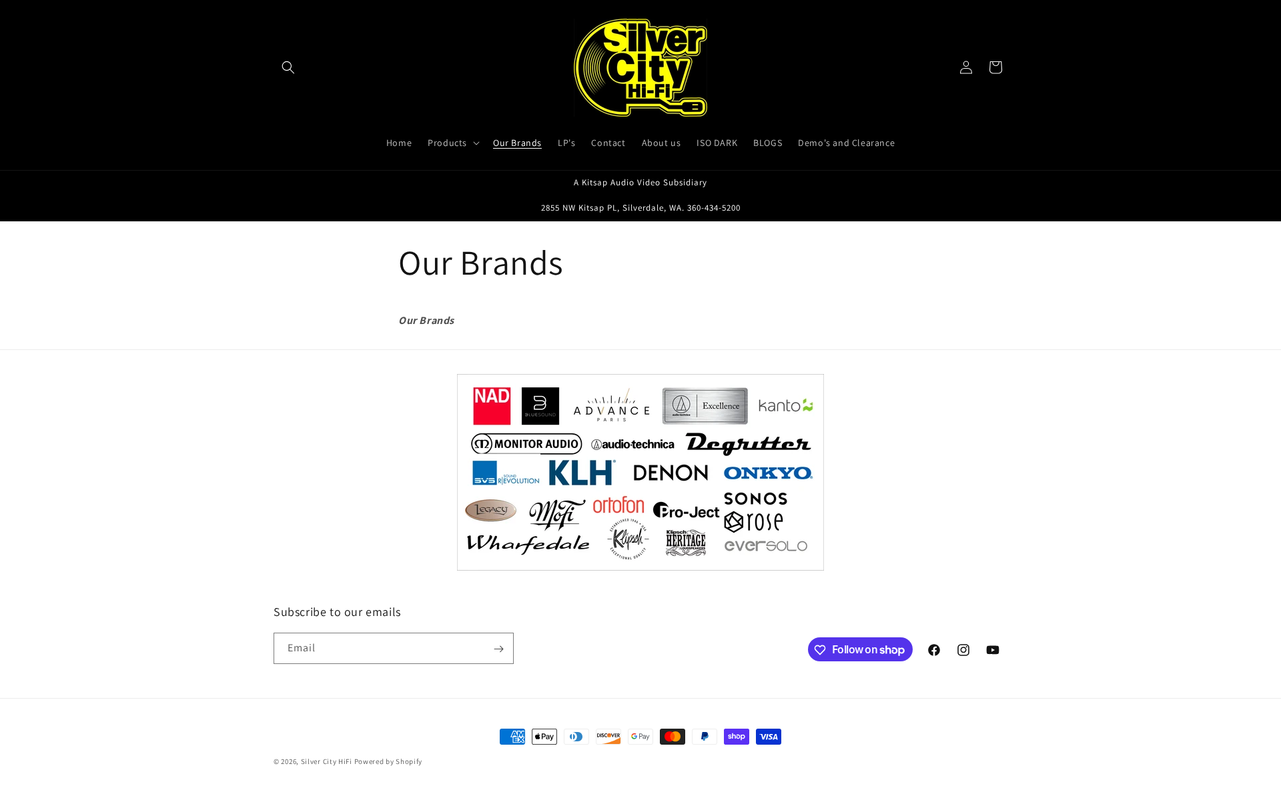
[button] (288, 67)
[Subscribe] (498, 649)
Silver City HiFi (326, 761)
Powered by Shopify (388, 761)
